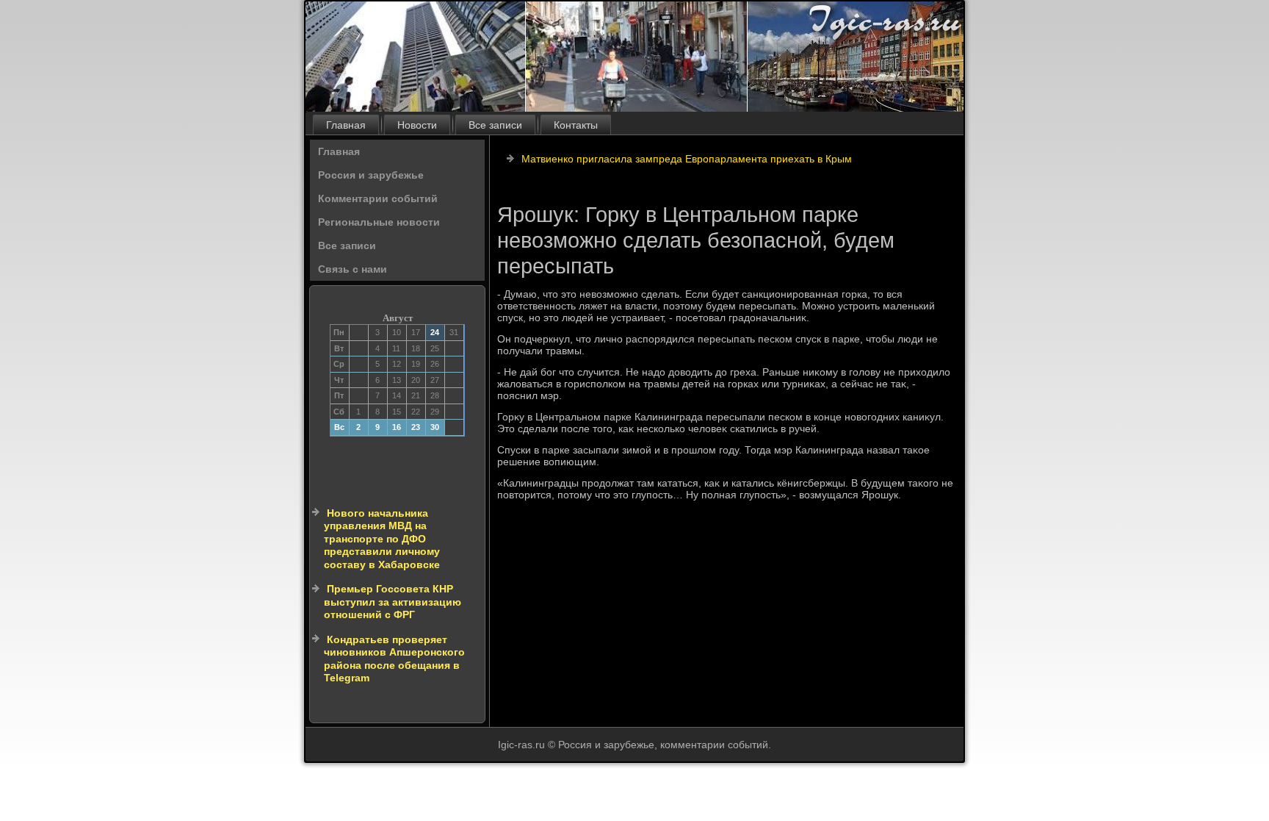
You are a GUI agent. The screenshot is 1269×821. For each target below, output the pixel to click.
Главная (346, 125)
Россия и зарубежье (371, 175)
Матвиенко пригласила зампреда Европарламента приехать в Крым (686, 159)
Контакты (576, 125)
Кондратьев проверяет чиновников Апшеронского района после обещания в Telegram (394, 659)
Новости (417, 125)
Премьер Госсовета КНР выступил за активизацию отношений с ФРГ (392, 601)
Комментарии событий (378, 198)
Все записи (495, 125)
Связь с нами (352, 269)
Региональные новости (379, 222)
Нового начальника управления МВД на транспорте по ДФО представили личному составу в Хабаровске (382, 538)
